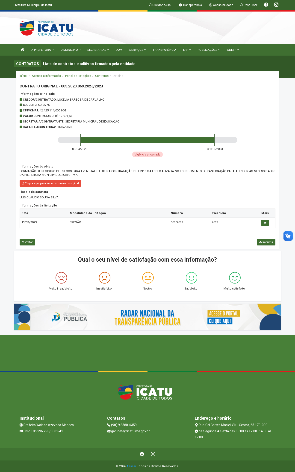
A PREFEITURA (41, 49)
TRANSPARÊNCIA (164, 49)
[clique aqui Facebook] (142, 454)
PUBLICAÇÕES (208, 49)
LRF (186, 49)
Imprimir (267, 242)
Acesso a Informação (46, 76)
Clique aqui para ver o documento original (51, 183)
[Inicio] (22, 50)
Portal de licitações (78, 76)
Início (23, 76)
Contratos (102, 76)
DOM (119, 49)
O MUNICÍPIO (70, 49)
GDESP (232, 49)
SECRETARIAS (97, 49)
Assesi (131, 466)
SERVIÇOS (136, 49)
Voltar (28, 242)
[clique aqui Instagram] (153, 454)
